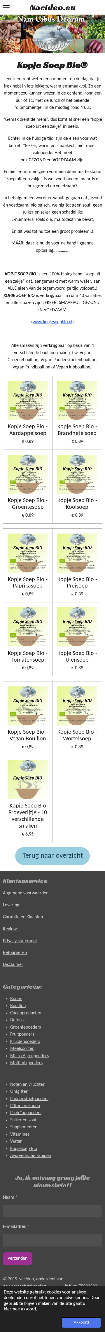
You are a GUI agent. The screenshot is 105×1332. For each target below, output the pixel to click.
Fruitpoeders (22, 1034)
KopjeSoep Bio (23, 1148)
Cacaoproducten (25, 1013)
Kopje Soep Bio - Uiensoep (77, 657)
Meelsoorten (22, 1048)
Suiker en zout (23, 1120)
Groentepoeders (25, 1027)
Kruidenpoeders (25, 1041)
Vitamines (19, 1134)
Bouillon (18, 1006)
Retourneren (15, 952)
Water (16, 1141)
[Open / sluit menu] (6, 7)
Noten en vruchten (27, 1084)
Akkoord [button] (81, 1322)
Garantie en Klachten (23, 917)
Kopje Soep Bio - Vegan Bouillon (28, 735)
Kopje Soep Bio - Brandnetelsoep (77, 430)
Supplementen (23, 1127)
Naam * (10, 1197)
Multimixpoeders (26, 1063)
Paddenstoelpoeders (29, 1099)
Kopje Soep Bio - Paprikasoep (28, 583)
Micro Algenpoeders (29, 1056)
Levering (11, 905)
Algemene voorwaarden (25, 893)
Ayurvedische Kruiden (30, 1155)
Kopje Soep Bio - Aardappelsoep (28, 430)
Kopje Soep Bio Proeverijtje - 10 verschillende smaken (27, 816)
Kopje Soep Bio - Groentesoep (28, 504)
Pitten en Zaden (25, 1106)
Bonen (16, 999)
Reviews (10, 929)
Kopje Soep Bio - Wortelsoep (77, 735)
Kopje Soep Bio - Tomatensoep (28, 657)
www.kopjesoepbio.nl (52, 322)
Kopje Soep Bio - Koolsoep (77, 504)
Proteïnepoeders (25, 1113)
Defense (18, 1020)
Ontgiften (19, 1091)
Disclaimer (13, 964)
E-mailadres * (16, 1226)
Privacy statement (20, 941)
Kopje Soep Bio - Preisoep (77, 583)
